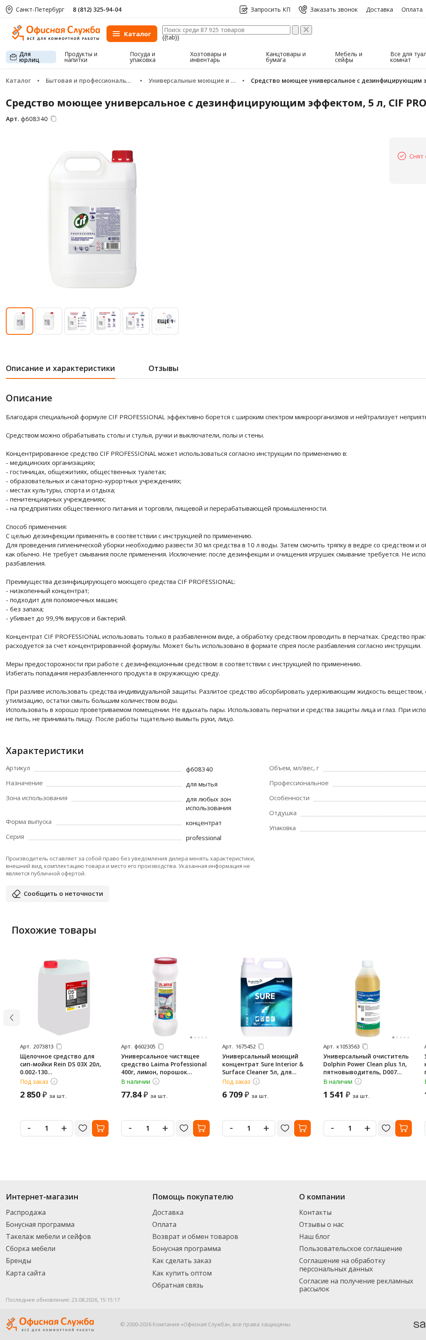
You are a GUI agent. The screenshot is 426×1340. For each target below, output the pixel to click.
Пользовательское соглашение (350, 1248)
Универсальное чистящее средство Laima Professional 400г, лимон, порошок (164, 1064)
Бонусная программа (40, 1224)
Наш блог (314, 1236)
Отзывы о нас (321, 1224)
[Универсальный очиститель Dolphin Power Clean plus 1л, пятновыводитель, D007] (367, 996)
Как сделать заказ (181, 1260)
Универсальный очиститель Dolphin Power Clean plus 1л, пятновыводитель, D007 (366, 1064)
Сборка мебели (30, 1248)
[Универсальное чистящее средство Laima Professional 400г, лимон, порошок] (165, 996)
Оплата (412, 9)
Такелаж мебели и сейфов (48, 1236)
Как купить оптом (182, 1273)
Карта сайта (25, 1273)
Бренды (18, 1260)
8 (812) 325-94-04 (97, 9)
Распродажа (26, 1212)
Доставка (379, 9)
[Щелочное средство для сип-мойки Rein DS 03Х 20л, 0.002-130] (64, 996)
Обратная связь (177, 1285)
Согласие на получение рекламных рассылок (356, 1284)
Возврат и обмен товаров (195, 1236)
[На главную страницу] (56, 38)
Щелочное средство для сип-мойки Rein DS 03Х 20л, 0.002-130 (60, 1064)
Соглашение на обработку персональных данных (342, 1264)
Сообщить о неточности (63, 893)
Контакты (315, 1212)
